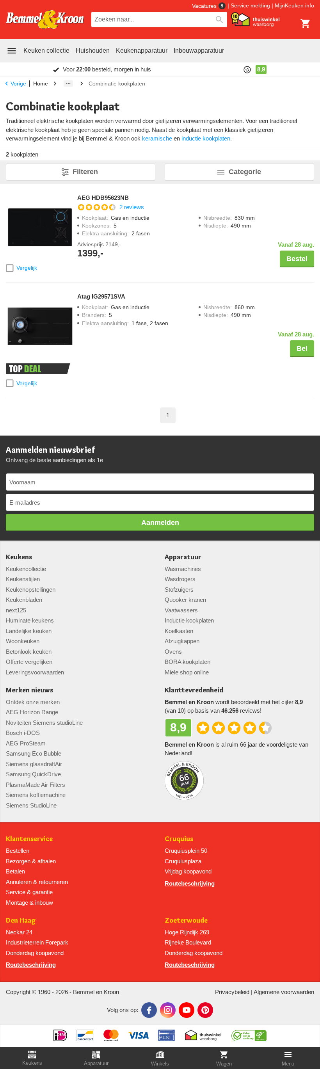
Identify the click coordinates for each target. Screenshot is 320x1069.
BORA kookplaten (187, 661)
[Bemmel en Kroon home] (45, 19)
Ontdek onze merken (33, 702)
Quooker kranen (185, 599)
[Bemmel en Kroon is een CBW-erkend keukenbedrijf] (249, 1032)
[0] (305, 23)
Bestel (297, 259)
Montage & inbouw (29, 902)
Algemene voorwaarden (284, 992)
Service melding (250, 5)
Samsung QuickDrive (33, 774)
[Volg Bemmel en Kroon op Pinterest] (205, 1010)
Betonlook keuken (29, 651)
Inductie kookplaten (189, 620)
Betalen (15, 871)
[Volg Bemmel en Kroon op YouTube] (186, 1010)
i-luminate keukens (30, 620)
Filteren (85, 172)
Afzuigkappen (182, 641)
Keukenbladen (24, 599)
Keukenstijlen (23, 579)
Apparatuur (183, 557)
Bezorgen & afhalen (31, 861)
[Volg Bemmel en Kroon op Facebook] (149, 1010)
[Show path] (68, 83)
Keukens (19, 557)
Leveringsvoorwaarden (35, 672)
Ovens (173, 651)
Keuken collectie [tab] (46, 50)
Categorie (245, 172)
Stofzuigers (179, 589)
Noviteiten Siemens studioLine (44, 722)
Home (40, 83)
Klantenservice (29, 839)
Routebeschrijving (190, 883)
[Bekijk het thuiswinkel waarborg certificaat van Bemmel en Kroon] (255, 19)
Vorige (18, 83)
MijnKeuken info (294, 5)
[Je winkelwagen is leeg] (305, 23)
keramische (157, 138)
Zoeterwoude (186, 920)
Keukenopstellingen (30, 589)
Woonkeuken (22, 641)
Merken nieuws (29, 690)
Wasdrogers (180, 579)
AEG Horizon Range (32, 712)
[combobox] (159, 19)
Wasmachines (183, 569)
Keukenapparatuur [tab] (141, 50)
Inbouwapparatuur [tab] (199, 50)
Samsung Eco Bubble (33, 753)
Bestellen (17, 850)
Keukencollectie (26, 569)
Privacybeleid (232, 992)
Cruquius (179, 839)
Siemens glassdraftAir (34, 764)
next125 (16, 610)
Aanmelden (160, 522)
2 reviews (131, 207)
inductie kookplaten (205, 138)
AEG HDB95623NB (103, 198)
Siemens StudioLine (31, 805)
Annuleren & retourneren (37, 882)
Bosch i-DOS (23, 732)
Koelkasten (179, 631)
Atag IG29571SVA (101, 296)
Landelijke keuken (29, 631)
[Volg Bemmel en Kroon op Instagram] (168, 1010)
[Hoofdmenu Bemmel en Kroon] (11, 50)
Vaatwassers (181, 610)
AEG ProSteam (26, 743)
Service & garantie (29, 892)
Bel (302, 348)
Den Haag (21, 920)
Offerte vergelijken (29, 661)
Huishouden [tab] (93, 50)
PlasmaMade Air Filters (35, 784)
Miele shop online (187, 672)
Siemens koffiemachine (36, 795)
